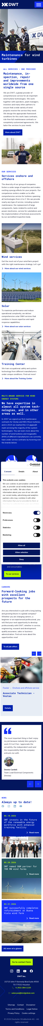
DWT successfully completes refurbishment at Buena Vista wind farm (21, 921)
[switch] (36, 520)
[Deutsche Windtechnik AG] (10, 4)
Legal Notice (32, 1009)
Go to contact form (21, 962)
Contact (20, 1005)
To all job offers (10, 646)
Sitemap (11, 1005)
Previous (34, 654)
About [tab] (35, 472)
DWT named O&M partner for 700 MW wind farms (21, 879)
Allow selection (21, 552)
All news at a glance (12, 948)
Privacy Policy (13, 1013)
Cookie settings (28, 1013)
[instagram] (11, 971)
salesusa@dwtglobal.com (23, 993)
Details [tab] (21, 472)
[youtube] (24, 971)
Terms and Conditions (14, 1009)
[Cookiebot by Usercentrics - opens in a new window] (30, 464)
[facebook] (31, 971)
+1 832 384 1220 (23, 987)
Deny (21, 559)
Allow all (21, 545)
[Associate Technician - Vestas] (21, 670)
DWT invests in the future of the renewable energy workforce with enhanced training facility (21, 834)
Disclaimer (30, 1005)
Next (39, 654)
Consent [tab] (7, 472)
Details (8, 708)
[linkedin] (18, 971)
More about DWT (13, 132)
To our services (12, 574)
